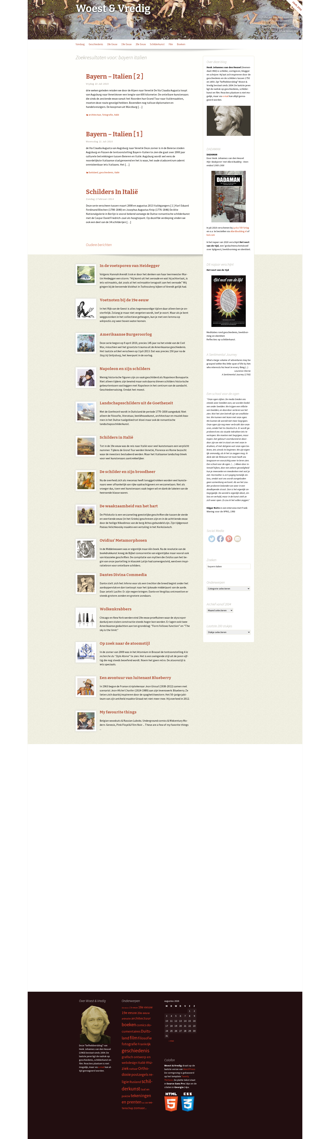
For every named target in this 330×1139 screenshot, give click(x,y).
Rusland (135, 1082)
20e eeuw (141, 44)
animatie (126, 1018)
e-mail (225, 96)
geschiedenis (96, 44)
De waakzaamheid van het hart (129, 506)
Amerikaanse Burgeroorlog (126, 334)
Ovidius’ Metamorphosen (123, 540)
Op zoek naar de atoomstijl (125, 643)
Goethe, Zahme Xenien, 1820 (284, 31)
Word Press (189, 1069)
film (171, 44)
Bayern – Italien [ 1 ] (114, 134)
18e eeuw (112, 44)
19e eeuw (126, 44)
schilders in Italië (112, 192)
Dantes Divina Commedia (123, 574)
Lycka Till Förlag (241, 227)
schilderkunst (157, 44)
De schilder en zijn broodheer (127, 471)
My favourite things (118, 712)
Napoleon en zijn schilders (125, 368)
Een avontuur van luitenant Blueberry (135, 677)
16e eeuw (125, 1008)
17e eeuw (133, 1007)
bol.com (211, 234)
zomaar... (140, 1108)
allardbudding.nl (238, 231)
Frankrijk (144, 1044)
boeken (181, 44)
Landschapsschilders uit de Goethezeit (136, 403)
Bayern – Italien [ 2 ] (114, 76)
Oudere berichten (99, 244)
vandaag (80, 44)
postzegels (139, 1074)
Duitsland (93, 172)
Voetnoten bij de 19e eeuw (124, 300)
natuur (133, 1069)
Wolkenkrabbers (115, 609)
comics (141, 1025)
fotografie (107, 114)
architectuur (95, 114)
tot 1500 (145, 1103)
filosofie (145, 1038)
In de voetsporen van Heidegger (130, 265)
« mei (171, 1040)
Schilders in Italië (116, 437)
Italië (116, 114)
